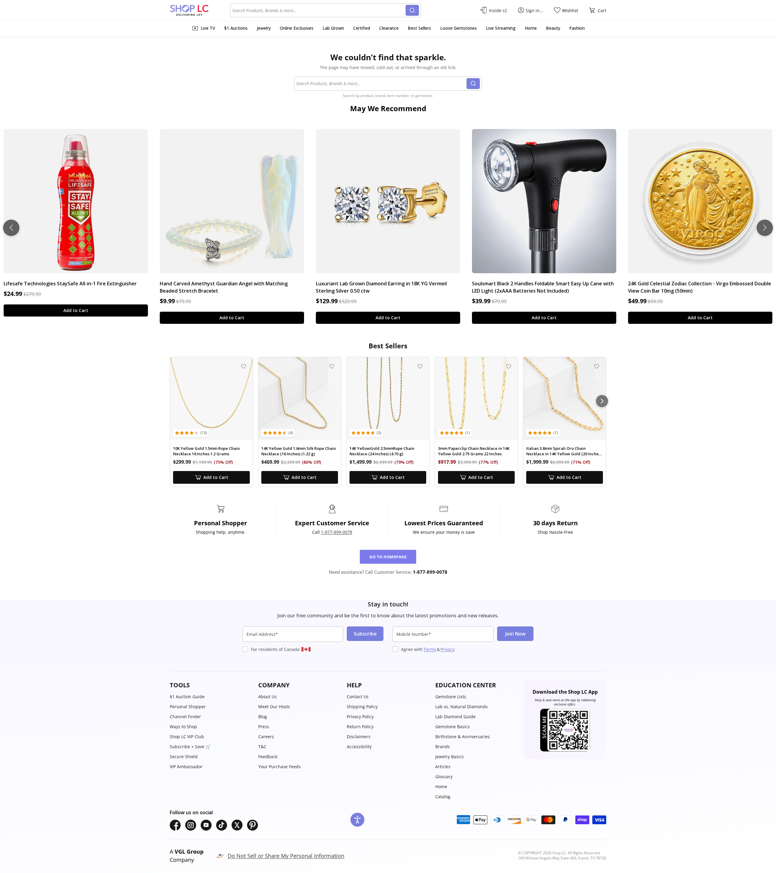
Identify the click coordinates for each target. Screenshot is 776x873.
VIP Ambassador (186, 766)
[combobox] (319, 10)
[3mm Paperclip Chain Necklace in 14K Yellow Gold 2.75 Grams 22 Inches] (476, 398)
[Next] (602, 401)
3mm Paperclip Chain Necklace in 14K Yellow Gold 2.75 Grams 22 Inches (474, 451)
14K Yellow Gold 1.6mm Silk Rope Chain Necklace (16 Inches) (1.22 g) (298, 451)
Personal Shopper (188, 706)
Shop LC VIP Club (187, 736)
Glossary (444, 776)
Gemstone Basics (452, 726)
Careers (266, 736)
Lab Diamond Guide (455, 716)
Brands (442, 746)
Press (263, 726)
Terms (429, 649)
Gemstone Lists (450, 696)
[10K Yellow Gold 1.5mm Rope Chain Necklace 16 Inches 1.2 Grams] (211, 398)
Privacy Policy (360, 716)
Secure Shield (184, 756)
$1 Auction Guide (187, 696)
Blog (262, 716)
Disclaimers (358, 736)
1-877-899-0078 (336, 532)
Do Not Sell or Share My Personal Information (286, 855)
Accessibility (359, 746)
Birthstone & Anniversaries (462, 736)
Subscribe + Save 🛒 (190, 746)
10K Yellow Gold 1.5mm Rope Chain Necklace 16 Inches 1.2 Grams (206, 451)
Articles (442, 766)
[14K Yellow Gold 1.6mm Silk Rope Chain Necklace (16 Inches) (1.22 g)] (299, 398)
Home (441, 786)
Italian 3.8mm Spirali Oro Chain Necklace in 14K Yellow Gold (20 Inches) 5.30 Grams (564, 451)
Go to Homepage (388, 556)
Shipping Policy (362, 706)
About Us (267, 696)
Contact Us (358, 696)
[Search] (412, 10)
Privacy (447, 649)
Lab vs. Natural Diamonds (461, 706)
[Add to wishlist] (243, 366)
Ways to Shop (183, 726)
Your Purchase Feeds (279, 766)
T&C (262, 746)
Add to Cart (75, 310)
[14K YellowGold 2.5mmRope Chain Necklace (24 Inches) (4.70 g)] (387, 398)
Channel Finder (185, 716)
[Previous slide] (11, 228)
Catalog (442, 796)
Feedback (267, 756)
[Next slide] (765, 228)
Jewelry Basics (449, 756)
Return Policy (360, 726)
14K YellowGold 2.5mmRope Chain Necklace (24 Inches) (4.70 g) (382, 451)
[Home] (200, 10)
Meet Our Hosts (274, 706)
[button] (211, 685)
